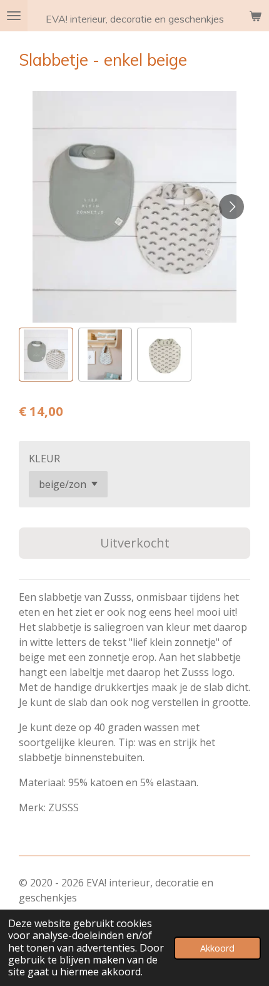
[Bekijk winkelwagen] (255, 15)
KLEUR (44, 458)
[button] (46, 355)
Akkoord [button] (217, 948)
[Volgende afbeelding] (231, 206)
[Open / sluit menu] (14, 15)
